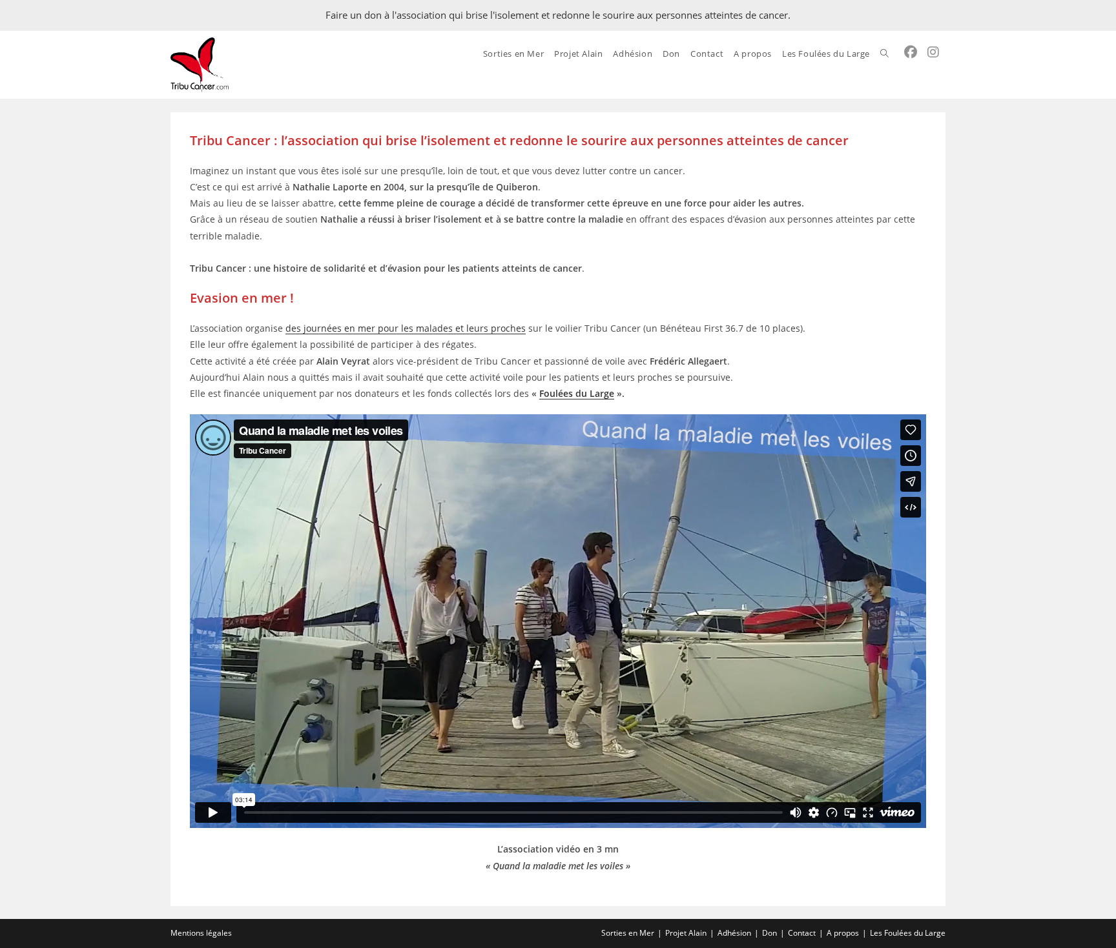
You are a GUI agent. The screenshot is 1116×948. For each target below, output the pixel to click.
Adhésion (734, 932)
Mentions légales (201, 932)
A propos (843, 932)
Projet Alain (686, 932)
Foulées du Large (576, 393)
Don (769, 932)
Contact (802, 932)
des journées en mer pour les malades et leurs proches (405, 328)
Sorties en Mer (627, 932)
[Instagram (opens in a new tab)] (933, 52)
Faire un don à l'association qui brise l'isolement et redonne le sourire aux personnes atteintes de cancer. (558, 14)
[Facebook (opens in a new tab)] (910, 52)
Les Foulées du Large (908, 932)
